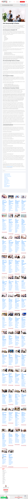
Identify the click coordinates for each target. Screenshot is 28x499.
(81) (5, 184)
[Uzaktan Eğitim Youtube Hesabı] (7, 489)
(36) (6, 186)
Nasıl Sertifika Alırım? (4, 482)
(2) (6, 179)
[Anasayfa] (5, 1)
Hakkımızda (4, 470)
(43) (6, 178)
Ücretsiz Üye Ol (22, 1)
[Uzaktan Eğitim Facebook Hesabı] (4, 489)
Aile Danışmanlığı (23, 5)
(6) (5, 177)
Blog (24, 4)
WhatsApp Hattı (4, 497)
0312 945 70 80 (6, 487)
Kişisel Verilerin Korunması (4, 479)
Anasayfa (22, 4)
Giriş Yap (18, 1)
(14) (7, 176)
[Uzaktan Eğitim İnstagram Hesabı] (5, 489)
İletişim (4, 483)
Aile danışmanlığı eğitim (9, 166)
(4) (6, 183)
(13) (7, 185)
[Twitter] (6, 489)
